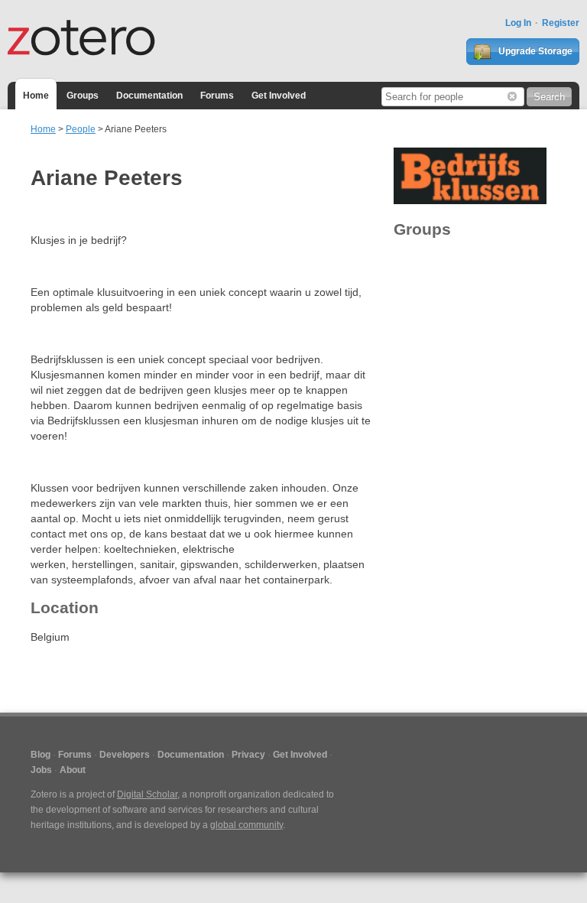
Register (560, 23)
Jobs (41, 770)
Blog (40, 754)
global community (246, 825)
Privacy (248, 754)
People (81, 129)
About (73, 770)
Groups (82, 95)
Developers (124, 754)
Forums (217, 95)
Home (36, 95)
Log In (518, 23)
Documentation (149, 95)
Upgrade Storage (534, 51)
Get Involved (278, 95)
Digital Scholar (147, 794)
